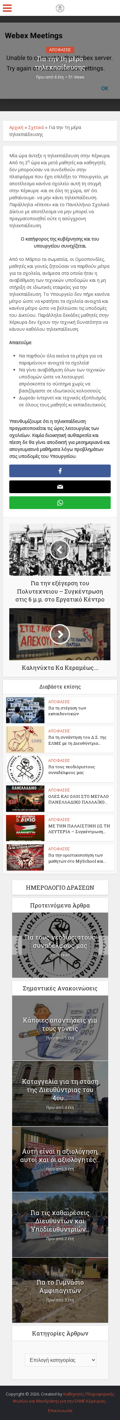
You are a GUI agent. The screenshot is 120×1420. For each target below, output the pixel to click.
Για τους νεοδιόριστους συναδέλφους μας (71, 769)
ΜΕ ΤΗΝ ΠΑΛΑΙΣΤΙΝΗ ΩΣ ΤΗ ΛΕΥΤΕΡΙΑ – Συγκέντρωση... (79, 828)
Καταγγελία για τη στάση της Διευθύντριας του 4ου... (60, 1089)
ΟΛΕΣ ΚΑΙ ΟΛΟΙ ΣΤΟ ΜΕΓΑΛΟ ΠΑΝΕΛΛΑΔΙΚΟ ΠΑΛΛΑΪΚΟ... (78, 799)
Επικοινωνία (60, 1410)
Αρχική (16, 127)
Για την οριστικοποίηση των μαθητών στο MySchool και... (77, 858)
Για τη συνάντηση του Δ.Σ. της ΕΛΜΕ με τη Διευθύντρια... (77, 740)
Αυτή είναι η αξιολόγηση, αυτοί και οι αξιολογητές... (60, 1155)
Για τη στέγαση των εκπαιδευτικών (67, 711)
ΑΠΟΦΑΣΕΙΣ (60, 49)
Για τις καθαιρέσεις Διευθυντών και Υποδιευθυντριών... (60, 1220)
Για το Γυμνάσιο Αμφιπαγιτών (60, 1286)
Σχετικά (36, 127)
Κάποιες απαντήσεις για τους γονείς (60, 1024)
